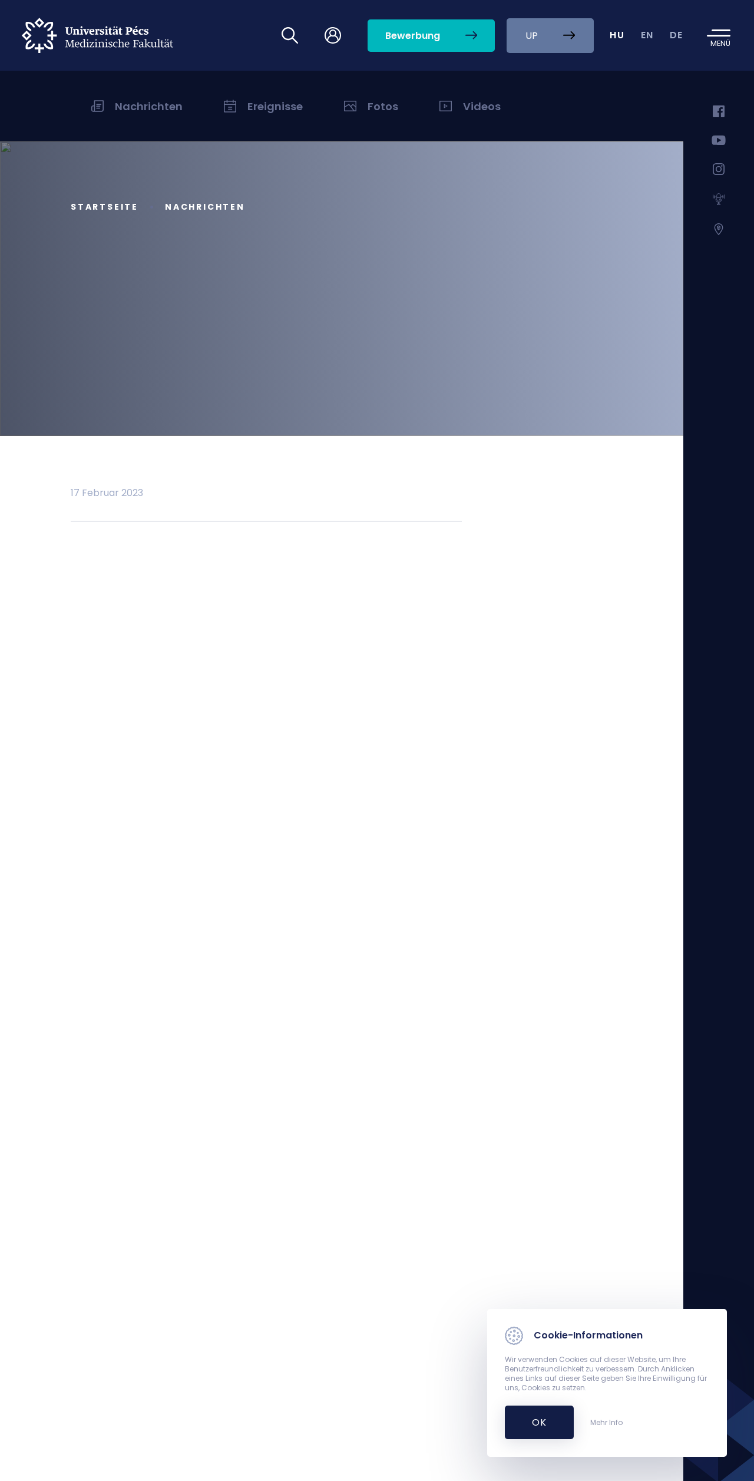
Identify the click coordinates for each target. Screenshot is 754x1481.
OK (533, 1422)
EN (647, 35)
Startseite (104, 207)
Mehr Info (606, 1422)
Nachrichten (205, 207)
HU (617, 35)
